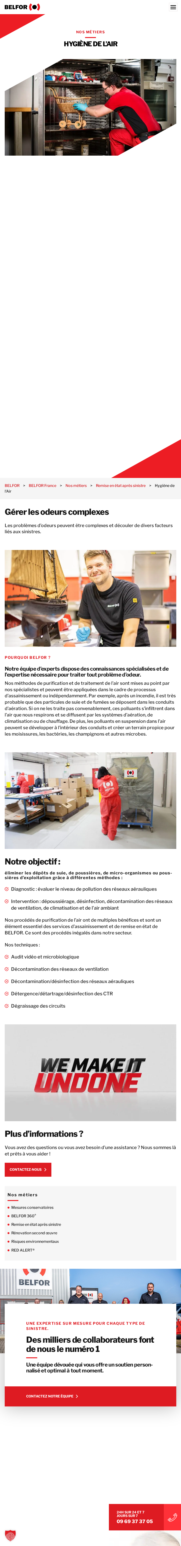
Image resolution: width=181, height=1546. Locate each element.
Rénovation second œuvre (34, 1233)
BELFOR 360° (23, 1216)
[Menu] (173, 7)
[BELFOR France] (90, 7)
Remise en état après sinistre (36, 1224)
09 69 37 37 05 (135, 1521)
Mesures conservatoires (32, 1207)
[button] (10, 1535)
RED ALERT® (23, 1250)
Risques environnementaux (35, 1241)
